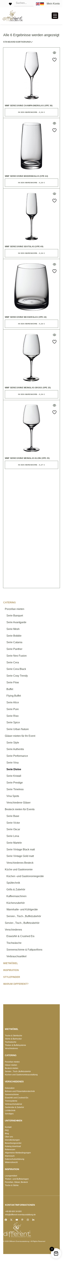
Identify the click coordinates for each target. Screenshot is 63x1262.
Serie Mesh (13, 629)
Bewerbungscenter (13, 1143)
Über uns (9, 1137)
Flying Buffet (13, 695)
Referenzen (10, 1149)
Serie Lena (12, 836)
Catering (9, 602)
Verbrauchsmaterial (13, 1104)
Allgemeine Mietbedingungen (18, 1153)
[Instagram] (28, 1220)
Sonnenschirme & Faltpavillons (24, 949)
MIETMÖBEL (11, 1029)
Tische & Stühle (12, 1185)
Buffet (9, 689)
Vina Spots (12, 796)
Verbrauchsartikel (16, 956)
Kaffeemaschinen (16, 896)
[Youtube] (17, 1220)
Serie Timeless (15, 789)
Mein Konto (53, 3)
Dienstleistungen (12, 1140)
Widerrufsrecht (11, 1162)
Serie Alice (12, 702)
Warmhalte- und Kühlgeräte (22, 909)
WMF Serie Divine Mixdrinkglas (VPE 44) (26, 176)
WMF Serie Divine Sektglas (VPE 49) (24, 246)
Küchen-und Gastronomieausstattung (21, 1075)
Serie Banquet (14, 615)
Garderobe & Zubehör (14, 1107)
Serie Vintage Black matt (20, 849)
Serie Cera (12, 662)
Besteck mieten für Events (20, 809)
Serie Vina (12, 762)
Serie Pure (12, 709)
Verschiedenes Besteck (19, 862)
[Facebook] (6, 1220)
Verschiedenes (13, 929)
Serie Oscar (13, 829)
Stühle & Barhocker (13, 1039)
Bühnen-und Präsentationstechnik (20, 1091)
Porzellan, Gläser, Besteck (16, 1182)
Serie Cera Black (16, 669)
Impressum (10, 1156)
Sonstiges (9, 1114)
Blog (7, 1133)
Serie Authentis (15, 749)
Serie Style (12, 742)
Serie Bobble (13, 635)
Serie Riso (12, 716)
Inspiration (11, 970)
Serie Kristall (13, 776)
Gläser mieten (11, 1065)
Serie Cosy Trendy (17, 675)
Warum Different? (15, 983)
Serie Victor (13, 822)
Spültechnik (13, 882)
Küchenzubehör (15, 903)
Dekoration (10, 1088)
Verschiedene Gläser (18, 802)
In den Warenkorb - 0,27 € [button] (31, 465)
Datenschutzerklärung (14, 1159)
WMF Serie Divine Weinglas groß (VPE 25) (28, 388)
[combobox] (24, 42)
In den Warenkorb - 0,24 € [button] (31, 112)
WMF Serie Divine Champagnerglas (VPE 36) (29, 105)
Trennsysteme (11, 1101)
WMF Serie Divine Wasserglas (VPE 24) (26, 317)
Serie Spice (13, 722)
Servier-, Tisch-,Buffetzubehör (18, 1071)
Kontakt (8, 1127)
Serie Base (12, 816)
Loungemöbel (11, 1176)
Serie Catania (14, 642)
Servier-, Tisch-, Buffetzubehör (23, 916)
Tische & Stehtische (13, 1035)
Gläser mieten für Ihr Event (20, 736)
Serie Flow (12, 682)
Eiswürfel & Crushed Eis (20, 936)
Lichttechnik (10, 1110)
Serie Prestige (14, 782)
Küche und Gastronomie (19, 869)
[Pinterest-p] (22, 1220)
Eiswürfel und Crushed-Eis (16, 1098)
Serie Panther (14, 649)
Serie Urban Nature (17, 729)
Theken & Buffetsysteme (15, 1045)
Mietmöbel (10, 963)
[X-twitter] (11, 1220)
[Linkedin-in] (33, 1220)
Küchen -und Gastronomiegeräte (25, 876)
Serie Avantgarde (16, 622)
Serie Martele (14, 842)
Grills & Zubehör (15, 889)
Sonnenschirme (12, 1094)
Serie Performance (17, 756)
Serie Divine (13, 769)
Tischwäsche (13, 943)
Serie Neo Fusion (16, 655)
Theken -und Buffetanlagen (17, 1179)
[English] (38, 4)
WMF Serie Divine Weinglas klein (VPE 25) (27, 458)
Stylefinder (11, 977)
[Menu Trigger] (55, 15)
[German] (42, 4)
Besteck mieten (11, 1068)
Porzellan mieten (14, 609)
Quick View (54, 52)
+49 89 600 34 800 (13, 1211)
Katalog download (13, 1146)
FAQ (7, 1130)
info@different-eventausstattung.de (20, 1215)
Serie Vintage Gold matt (20, 856)
